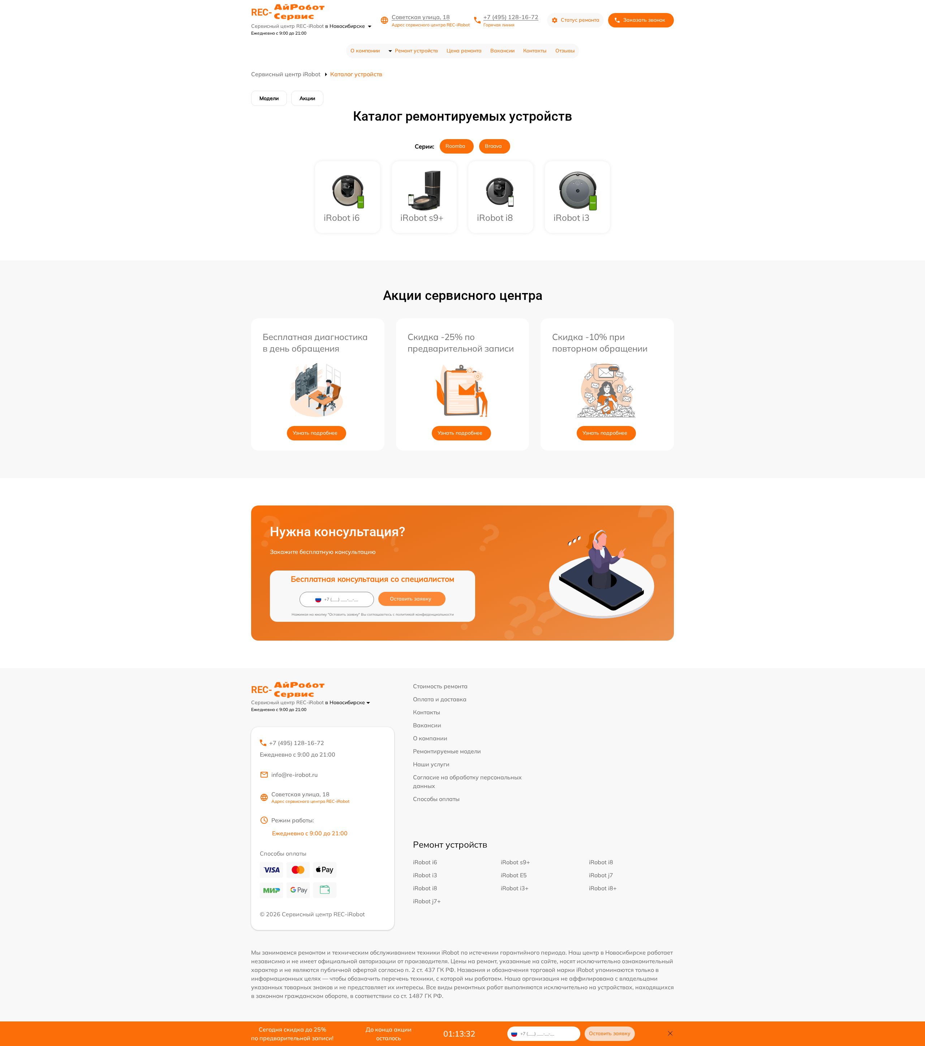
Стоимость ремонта (440, 686)
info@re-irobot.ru (294, 774)
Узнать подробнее (315, 433)
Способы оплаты (436, 798)
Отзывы (565, 50)
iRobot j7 (601, 875)
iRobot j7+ (427, 901)
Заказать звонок (644, 20)
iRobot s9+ (515, 862)
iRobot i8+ (603, 888)
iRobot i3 (425, 875)
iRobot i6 (425, 862)
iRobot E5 (514, 875)
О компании (365, 50)
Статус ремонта (580, 20)
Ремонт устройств (416, 50)
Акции (307, 98)
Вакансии (502, 50)
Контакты (535, 50)
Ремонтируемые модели (447, 751)
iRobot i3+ (515, 888)
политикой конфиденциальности (425, 614)
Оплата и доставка (439, 699)
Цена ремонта (464, 50)
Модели (269, 98)
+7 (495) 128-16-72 (510, 17)
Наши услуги (431, 764)
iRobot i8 (601, 862)
